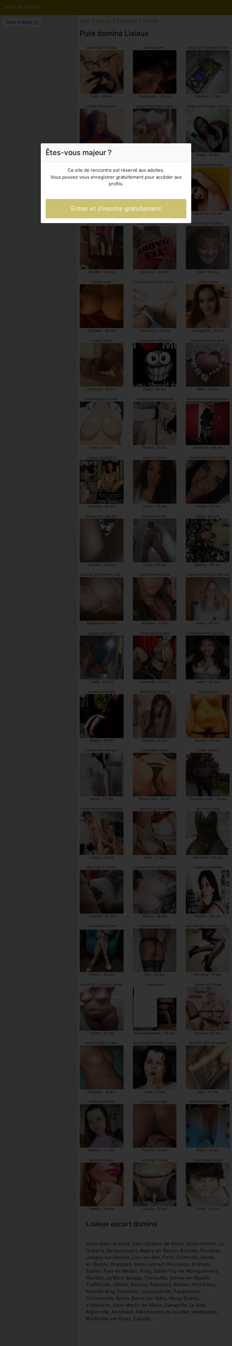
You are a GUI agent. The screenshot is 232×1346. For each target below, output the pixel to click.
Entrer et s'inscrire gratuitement (116, 208)
